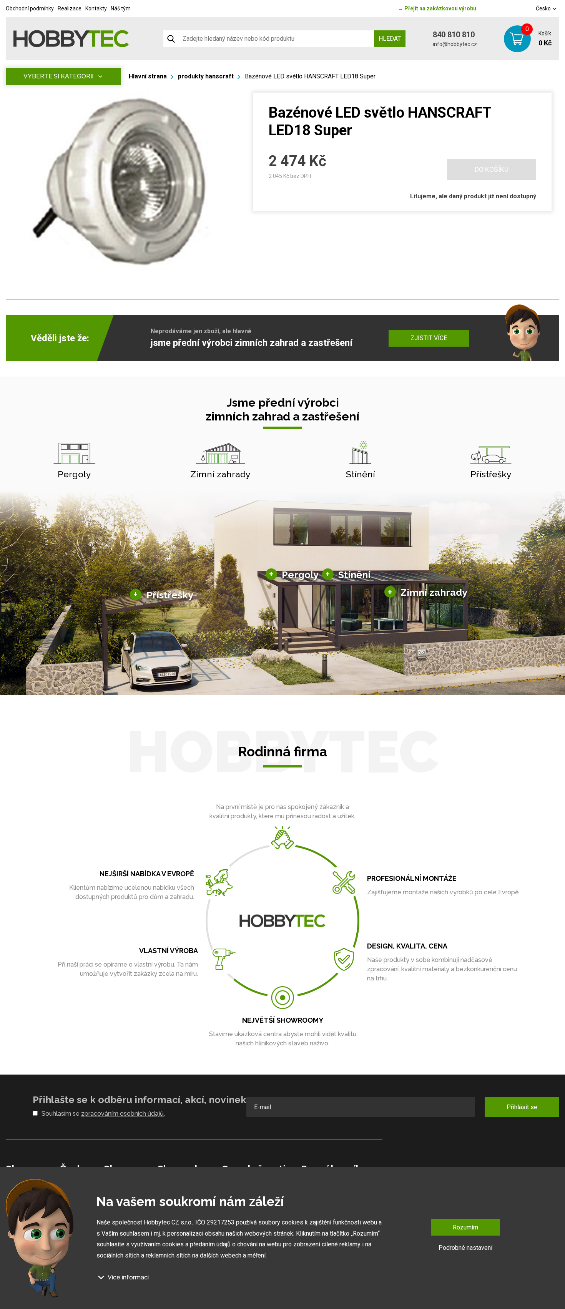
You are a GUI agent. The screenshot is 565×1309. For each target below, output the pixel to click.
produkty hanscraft (206, 76)
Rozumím (465, 1227)
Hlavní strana (148, 76)
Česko (544, 8)
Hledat (390, 38)
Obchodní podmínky (30, 8)
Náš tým (121, 8)
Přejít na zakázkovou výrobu (437, 8)
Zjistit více (428, 338)
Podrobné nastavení (465, 1247)
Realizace (69, 8)
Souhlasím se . (103, 1113)
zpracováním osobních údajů (122, 1113)
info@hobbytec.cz (455, 44)
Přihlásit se (522, 1107)
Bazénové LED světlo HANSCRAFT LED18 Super (310, 76)
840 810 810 (454, 34)
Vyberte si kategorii (58, 76)
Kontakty (96, 8)
